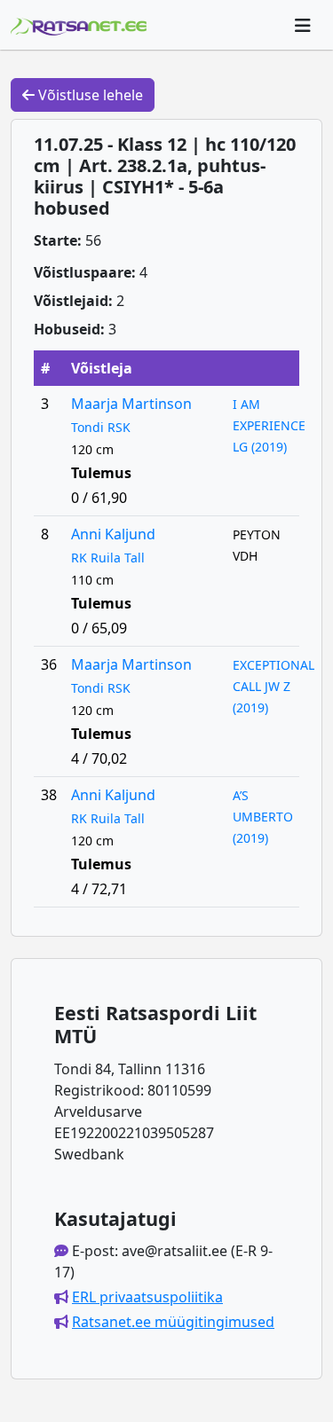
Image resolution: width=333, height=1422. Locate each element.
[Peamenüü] (302, 25)
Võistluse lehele (89, 95)
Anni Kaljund (113, 534)
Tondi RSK (101, 427)
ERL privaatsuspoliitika (147, 1297)
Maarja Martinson (131, 403)
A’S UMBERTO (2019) (263, 816)
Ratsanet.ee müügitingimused (173, 1322)
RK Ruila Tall (108, 557)
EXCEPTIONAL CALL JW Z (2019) (273, 686)
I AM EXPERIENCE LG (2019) (269, 425)
